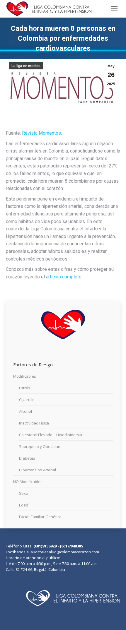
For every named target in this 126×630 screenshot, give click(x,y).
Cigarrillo (27, 399)
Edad (23, 505)
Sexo (23, 493)
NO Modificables (27, 481)
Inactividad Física (34, 423)
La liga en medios (25, 66)
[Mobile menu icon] (114, 9)
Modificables (24, 376)
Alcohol (25, 411)
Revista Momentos (41, 133)
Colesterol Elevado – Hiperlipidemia (50, 434)
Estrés (24, 388)
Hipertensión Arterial (37, 470)
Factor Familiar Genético (40, 516)
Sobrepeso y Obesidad (39, 446)
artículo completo (63, 277)
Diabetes (27, 458)
